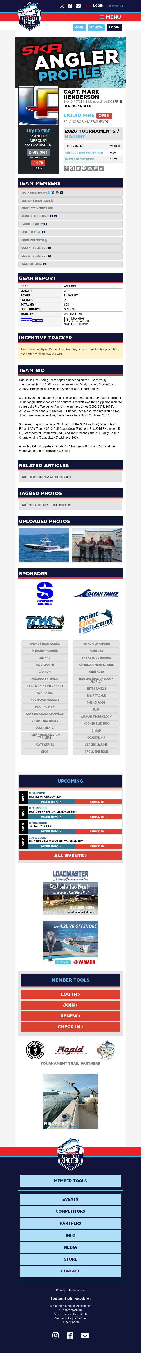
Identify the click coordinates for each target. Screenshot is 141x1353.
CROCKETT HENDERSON (37, 208)
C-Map (96, 730)
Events (70, 1199)
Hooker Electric (96, 723)
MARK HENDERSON (34, 192)
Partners (70, 1223)
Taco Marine (44, 664)
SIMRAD (44, 657)
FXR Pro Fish (45, 706)
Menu (113, 17)
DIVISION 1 (38, 152)
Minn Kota (96, 671)
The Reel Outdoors (96, 657)
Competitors (70, 1211)
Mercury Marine (45, 650)
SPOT (44, 751)
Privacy (60, 1290)
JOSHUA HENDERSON (35, 200)
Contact (70, 1271)
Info (50, 802)
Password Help (115, 5)
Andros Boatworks (45, 643)
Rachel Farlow (32, 224)
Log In (69, 994)
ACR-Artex (45, 692)
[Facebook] (70, 1337)
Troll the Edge (96, 751)
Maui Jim (96, 650)
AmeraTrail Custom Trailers (45, 736)
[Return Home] (30, 16)
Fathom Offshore (96, 643)
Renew (96, 27)
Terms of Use (77, 1290)
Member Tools (70, 1180)
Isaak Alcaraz (32, 264)
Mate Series (45, 744)
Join (79, 27)
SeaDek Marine (96, 744)
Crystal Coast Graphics (45, 713)
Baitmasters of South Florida (96, 680)
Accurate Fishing (44, 678)
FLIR (96, 709)
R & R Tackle (96, 695)
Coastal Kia (96, 737)
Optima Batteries (45, 720)
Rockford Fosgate (44, 699)
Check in (97, 802)
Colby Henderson (34, 247)
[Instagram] (55, 1337)
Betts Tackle (96, 688)
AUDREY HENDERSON (35, 216)
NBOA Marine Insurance (45, 685)
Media (70, 1247)
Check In (69, 1027)
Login (98, 6)
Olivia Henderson (34, 256)
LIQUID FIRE (38, 131)
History (75, 136)
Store (70, 1259)
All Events (69, 856)
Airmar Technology (96, 716)
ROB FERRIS (29, 232)
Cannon (45, 671)
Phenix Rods (96, 702)
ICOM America (45, 727)
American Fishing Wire (96, 664)
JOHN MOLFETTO (32, 240)
